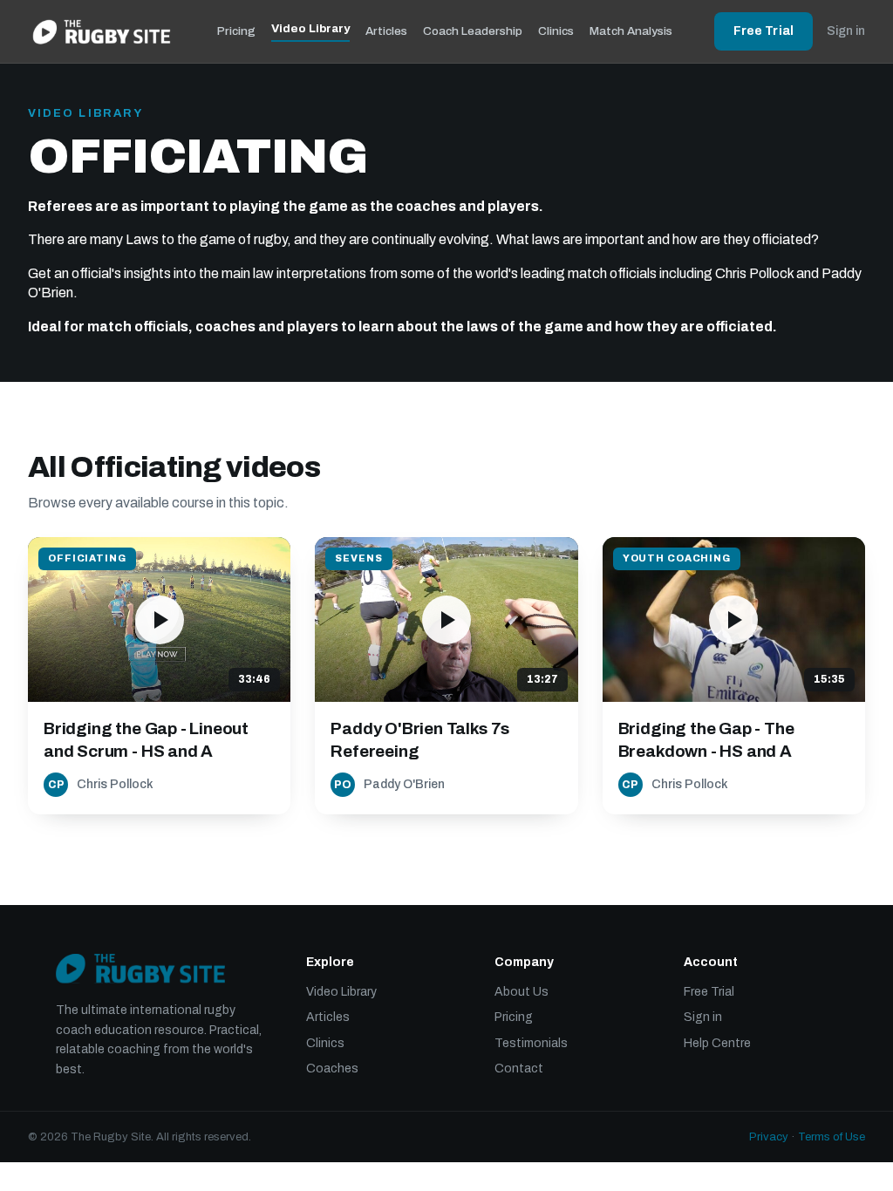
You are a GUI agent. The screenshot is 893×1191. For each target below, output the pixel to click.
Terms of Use (831, 1137)
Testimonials (531, 1043)
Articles (386, 30)
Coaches (332, 1068)
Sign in (846, 30)
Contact (518, 1068)
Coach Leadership (472, 30)
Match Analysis (631, 30)
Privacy (768, 1137)
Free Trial (763, 30)
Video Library (310, 28)
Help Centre (717, 1043)
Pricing (236, 30)
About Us (521, 991)
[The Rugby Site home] (101, 31)
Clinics (556, 30)
